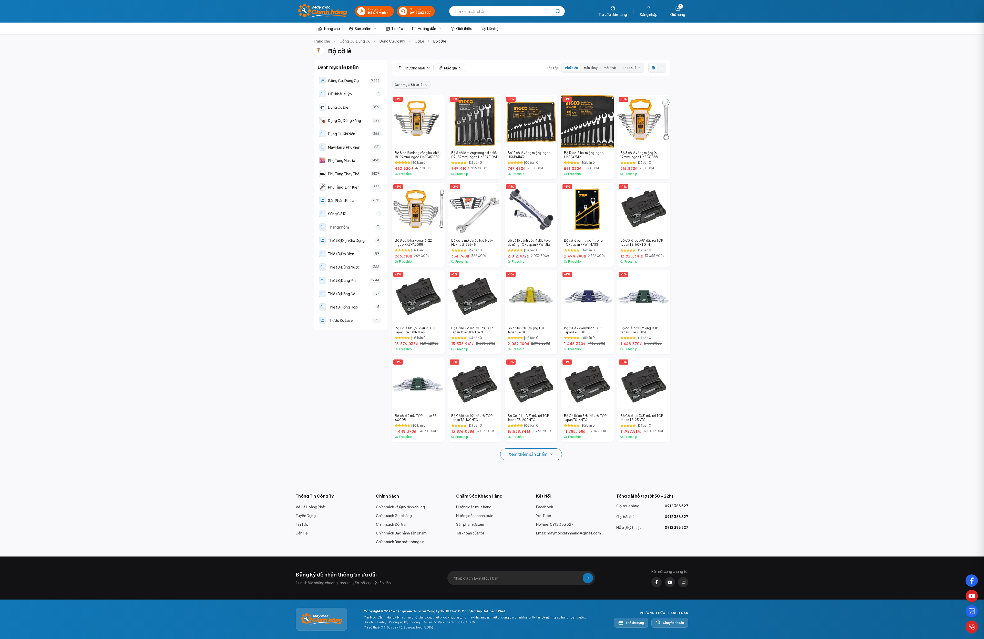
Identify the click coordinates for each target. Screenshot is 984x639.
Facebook (544, 506)
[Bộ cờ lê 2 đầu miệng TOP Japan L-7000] (531, 312)
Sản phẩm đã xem (470, 524)
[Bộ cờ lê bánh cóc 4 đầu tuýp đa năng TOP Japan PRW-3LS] (531, 225)
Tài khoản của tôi (470, 533)
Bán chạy (591, 68)
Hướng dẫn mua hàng (473, 506)
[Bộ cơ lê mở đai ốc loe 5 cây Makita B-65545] (474, 225)
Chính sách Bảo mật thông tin (400, 541)
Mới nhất (610, 68)
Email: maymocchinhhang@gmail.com (568, 533)
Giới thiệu (464, 28)
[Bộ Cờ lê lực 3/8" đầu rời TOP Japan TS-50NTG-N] (643, 225)
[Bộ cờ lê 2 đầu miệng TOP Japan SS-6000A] (643, 312)
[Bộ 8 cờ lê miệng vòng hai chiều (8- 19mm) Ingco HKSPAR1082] (418, 137)
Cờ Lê (419, 41)
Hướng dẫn (427, 28)
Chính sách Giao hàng (394, 515)
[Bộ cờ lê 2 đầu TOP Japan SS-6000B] (418, 400)
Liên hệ (493, 28)
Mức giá (450, 68)
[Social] (972, 580)
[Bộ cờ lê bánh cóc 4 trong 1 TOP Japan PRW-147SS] (587, 225)
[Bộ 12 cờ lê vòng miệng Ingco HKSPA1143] (531, 137)
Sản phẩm (363, 28)
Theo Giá (629, 68)
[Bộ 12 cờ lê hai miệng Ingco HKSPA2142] (587, 137)
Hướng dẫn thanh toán (474, 515)
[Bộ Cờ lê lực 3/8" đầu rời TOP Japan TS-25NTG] (643, 400)
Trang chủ (331, 28)
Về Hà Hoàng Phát (311, 506)
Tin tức (397, 28)
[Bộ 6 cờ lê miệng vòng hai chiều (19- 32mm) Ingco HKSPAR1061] (474, 137)
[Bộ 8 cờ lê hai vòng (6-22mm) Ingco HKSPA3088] (418, 225)
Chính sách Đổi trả (391, 524)
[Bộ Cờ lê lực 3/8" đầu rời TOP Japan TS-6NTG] (587, 400)
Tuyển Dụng (306, 515)
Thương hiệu (414, 68)
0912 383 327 (676, 505)
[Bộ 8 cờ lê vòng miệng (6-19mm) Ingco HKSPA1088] (643, 137)
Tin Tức (302, 524)
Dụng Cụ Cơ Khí (392, 41)
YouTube (543, 515)
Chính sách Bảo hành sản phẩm (401, 533)
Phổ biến (571, 68)
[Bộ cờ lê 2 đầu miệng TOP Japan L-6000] (587, 312)
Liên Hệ (302, 533)
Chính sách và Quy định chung (400, 506)
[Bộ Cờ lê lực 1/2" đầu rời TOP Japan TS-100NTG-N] (418, 312)
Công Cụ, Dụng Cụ (355, 41)
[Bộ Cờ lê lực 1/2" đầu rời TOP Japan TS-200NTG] (531, 400)
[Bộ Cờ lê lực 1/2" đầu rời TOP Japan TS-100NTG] (474, 400)
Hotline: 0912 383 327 (554, 524)
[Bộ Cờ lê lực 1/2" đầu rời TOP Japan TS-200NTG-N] (474, 312)
